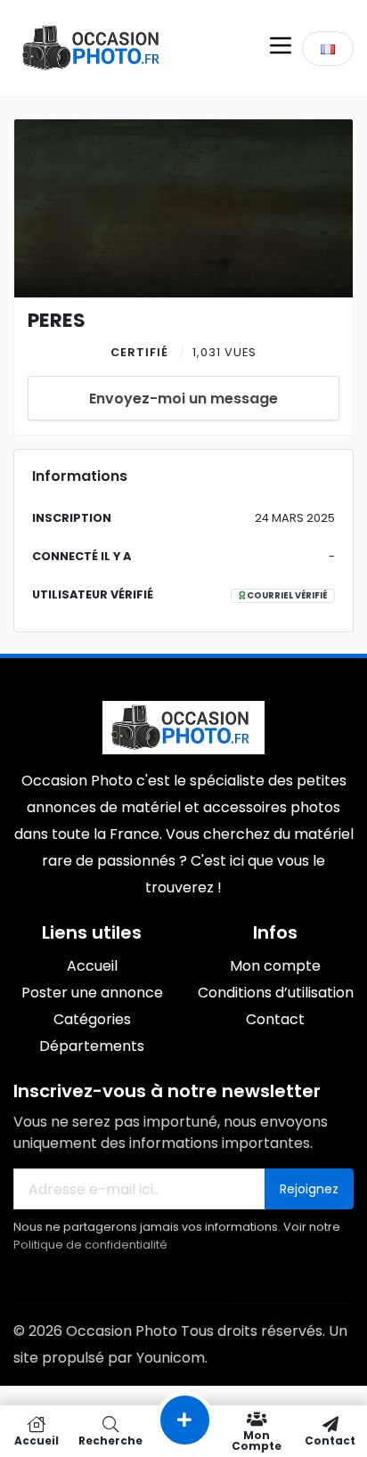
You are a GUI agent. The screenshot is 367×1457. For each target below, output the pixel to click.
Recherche (110, 1439)
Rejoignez (309, 1189)
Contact (330, 1439)
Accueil (36, 1439)
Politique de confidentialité (90, 1244)
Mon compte (256, 1440)
